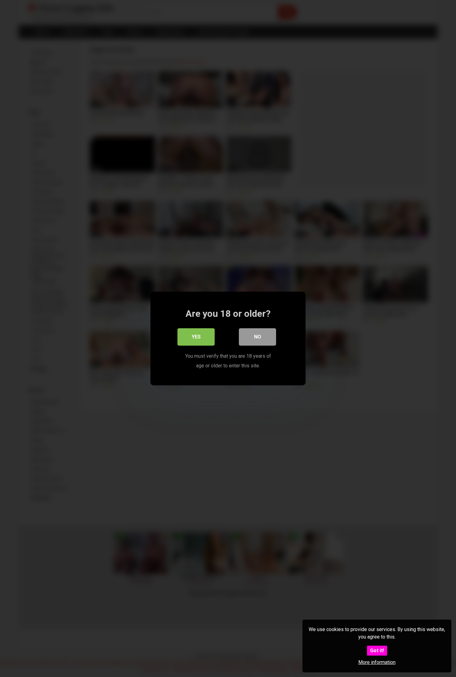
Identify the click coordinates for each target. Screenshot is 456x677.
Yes (196, 337)
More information (377, 662)
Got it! (377, 650)
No (257, 337)
